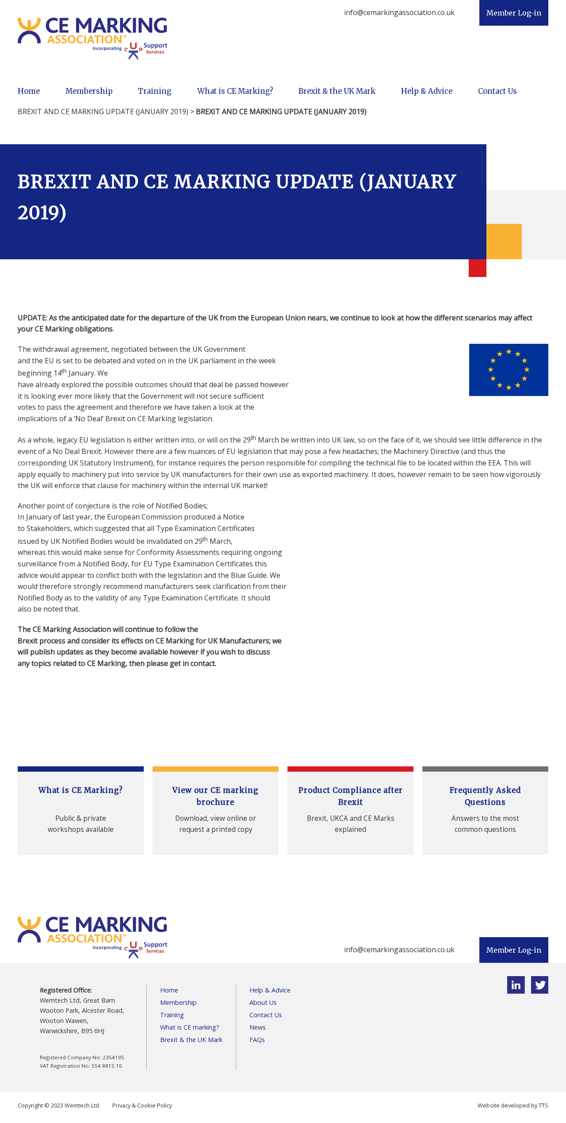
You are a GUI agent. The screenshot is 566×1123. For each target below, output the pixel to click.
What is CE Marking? (235, 91)
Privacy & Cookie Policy (142, 1105)
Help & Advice (426, 91)
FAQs (257, 1039)
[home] (92, 57)
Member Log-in (513, 12)
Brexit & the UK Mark (336, 91)
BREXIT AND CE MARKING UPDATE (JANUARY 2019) (103, 111)
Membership (89, 91)
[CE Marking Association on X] (539, 991)
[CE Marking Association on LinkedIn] (516, 991)
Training (155, 91)
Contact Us (497, 91)
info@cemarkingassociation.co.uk (399, 12)
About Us (263, 1002)
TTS (543, 1105)
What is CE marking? (189, 1027)
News (257, 1027)
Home (29, 91)
